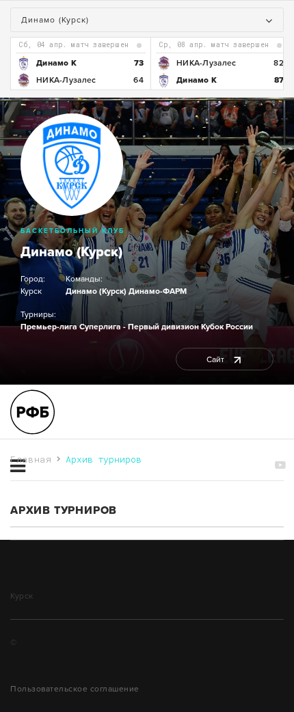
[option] (80, 64)
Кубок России (227, 326)
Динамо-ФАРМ (158, 291)
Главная (31, 459)
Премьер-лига (49, 326)
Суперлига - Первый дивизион (139, 326)
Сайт (216, 359)
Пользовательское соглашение (74, 689)
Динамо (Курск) (71, 252)
